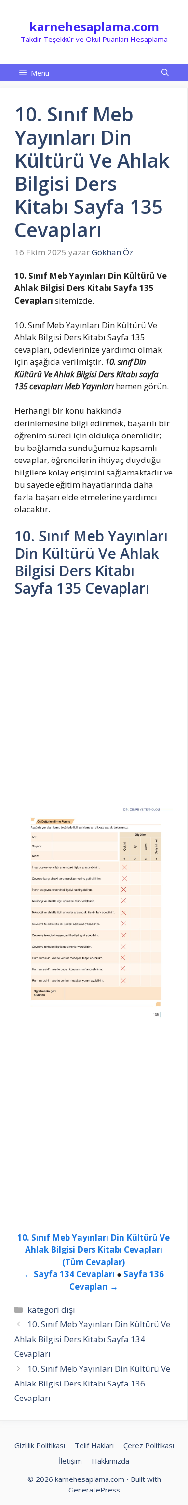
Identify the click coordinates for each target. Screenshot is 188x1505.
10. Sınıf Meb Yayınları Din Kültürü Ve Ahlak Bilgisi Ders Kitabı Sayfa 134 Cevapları (92, 1339)
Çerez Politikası (148, 1445)
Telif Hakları (94, 1445)
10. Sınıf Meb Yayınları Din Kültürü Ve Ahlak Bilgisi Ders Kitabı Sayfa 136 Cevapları (92, 1383)
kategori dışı (51, 1309)
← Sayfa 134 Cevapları (69, 1274)
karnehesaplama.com (94, 26)
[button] (165, 72)
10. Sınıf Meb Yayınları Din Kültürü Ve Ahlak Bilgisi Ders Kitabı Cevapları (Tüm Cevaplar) (93, 1249)
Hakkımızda (110, 1460)
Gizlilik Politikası (39, 1445)
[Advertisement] (94, 703)
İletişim (70, 1460)
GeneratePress (94, 1489)
